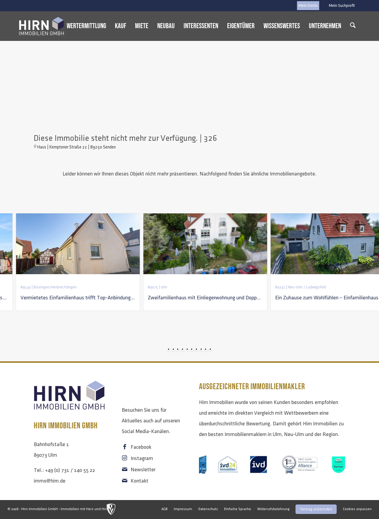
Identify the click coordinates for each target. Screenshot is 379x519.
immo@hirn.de (49, 481)
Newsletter (143, 469)
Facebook (141, 447)
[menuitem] (340, 5)
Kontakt (139, 481)
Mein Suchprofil (342, 5)
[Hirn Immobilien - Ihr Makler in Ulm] (41, 26)
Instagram (142, 458)
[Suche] (353, 26)
